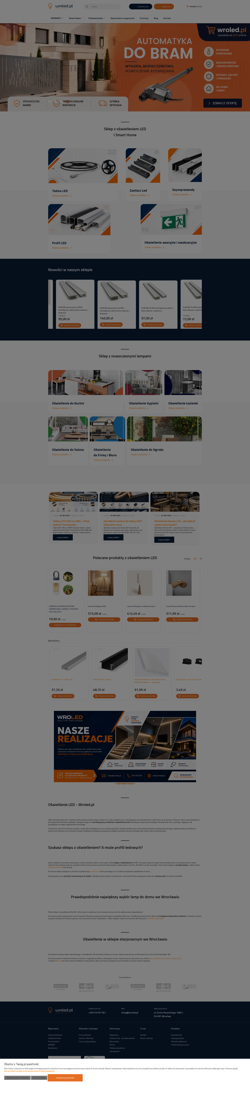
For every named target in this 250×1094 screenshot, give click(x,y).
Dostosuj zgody (39, 1077)
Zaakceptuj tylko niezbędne (17, 1077)
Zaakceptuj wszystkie (65, 1077)
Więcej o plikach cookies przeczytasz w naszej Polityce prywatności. (29, 1071)
